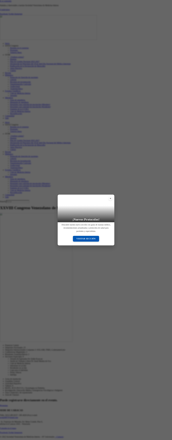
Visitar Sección (86, 239)
